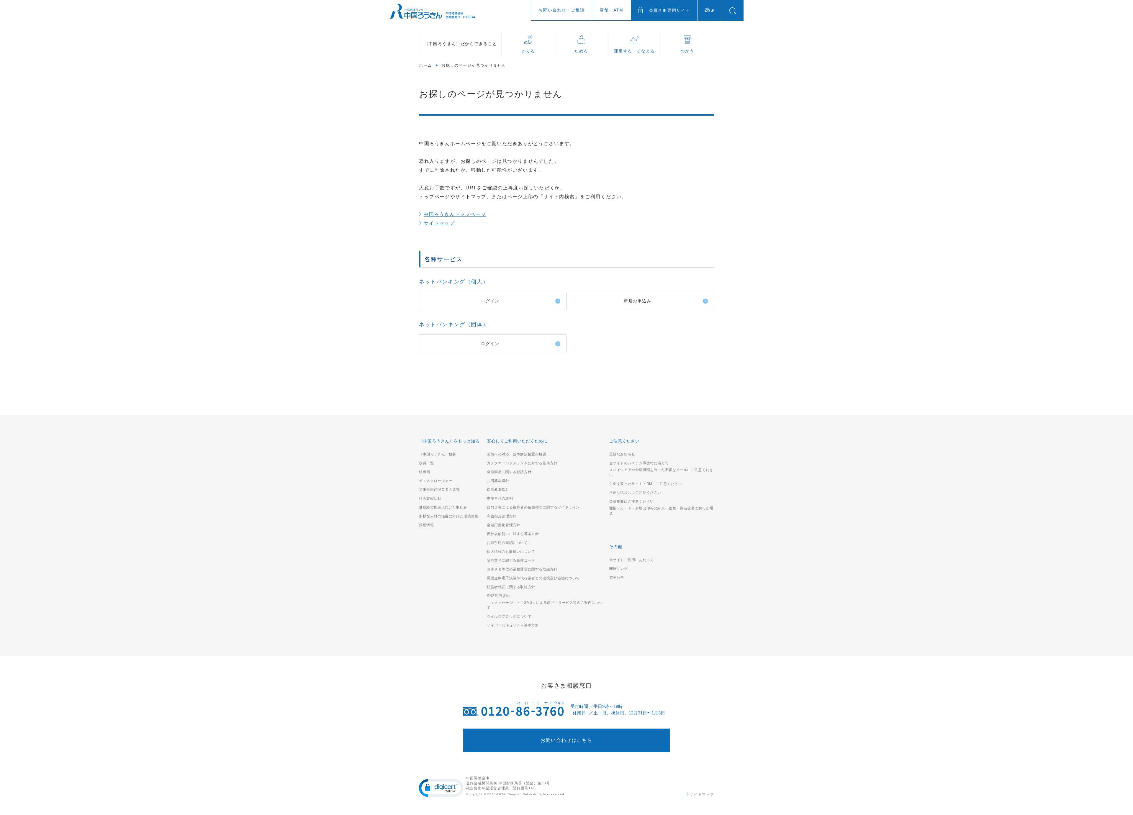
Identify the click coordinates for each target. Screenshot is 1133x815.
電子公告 (616, 577)
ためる (581, 51)
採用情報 (426, 525)
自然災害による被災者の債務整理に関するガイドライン (533, 507)
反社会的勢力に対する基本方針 (513, 534)
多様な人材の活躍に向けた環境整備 (449, 516)
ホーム (425, 65)
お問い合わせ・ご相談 (561, 10)
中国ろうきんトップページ (455, 214)
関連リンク (618, 569)
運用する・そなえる (634, 51)
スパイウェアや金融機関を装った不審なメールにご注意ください (661, 472)
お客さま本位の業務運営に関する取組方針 (522, 569)
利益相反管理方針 (502, 516)
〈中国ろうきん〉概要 (437, 454)
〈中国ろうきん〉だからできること (460, 43)
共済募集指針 (498, 481)
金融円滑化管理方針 (503, 525)
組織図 (424, 472)
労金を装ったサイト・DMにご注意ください (645, 484)
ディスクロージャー (435, 481)
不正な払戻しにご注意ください (635, 493)
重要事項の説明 (500, 498)
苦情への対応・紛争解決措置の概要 (516, 454)
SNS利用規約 (498, 596)
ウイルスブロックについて (509, 616)
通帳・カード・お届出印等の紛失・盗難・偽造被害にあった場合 (661, 510)
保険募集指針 (498, 490)
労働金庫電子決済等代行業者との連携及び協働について (533, 578)
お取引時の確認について (507, 543)
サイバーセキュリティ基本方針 (513, 625)
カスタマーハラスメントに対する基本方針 (522, 463)
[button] (441, 788)
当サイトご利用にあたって (631, 560)
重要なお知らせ (622, 454)
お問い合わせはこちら (566, 740)
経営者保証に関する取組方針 (511, 587)
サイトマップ (439, 223)
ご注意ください (624, 441)
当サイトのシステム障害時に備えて (639, 463)
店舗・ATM (611, 10)
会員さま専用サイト (668, 10)
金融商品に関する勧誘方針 (509, 472)
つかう (687, 51)
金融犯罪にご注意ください (631, 501)
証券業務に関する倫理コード (511, 560)
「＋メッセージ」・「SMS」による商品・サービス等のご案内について (545, 605)
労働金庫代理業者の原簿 (439, 490)
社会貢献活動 (430, 498)
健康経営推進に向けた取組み (443, 507)
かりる (528, 51)
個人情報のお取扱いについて (511, 552)
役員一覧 (426, 463)
